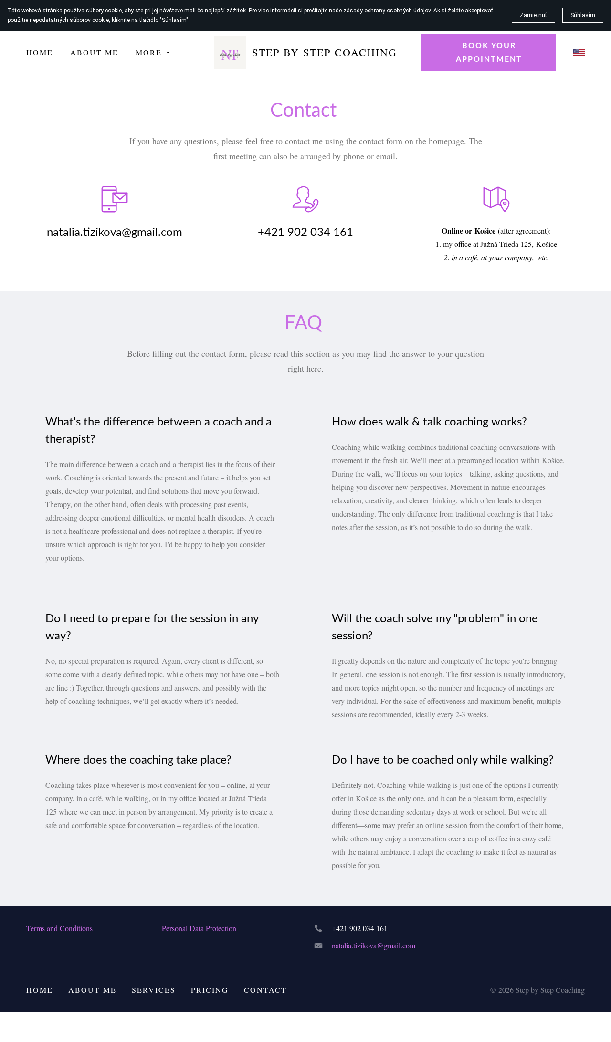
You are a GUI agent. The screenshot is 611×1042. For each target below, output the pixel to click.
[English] (579, 52)
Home (39, 990)
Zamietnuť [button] (533, 15)
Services (154, 990)
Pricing (210, 990)
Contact (265, 990)
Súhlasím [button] (582, 15)
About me (92, 990)
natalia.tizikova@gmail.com (373, 945)
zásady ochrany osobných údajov (387, 10)
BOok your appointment (489, 52)
